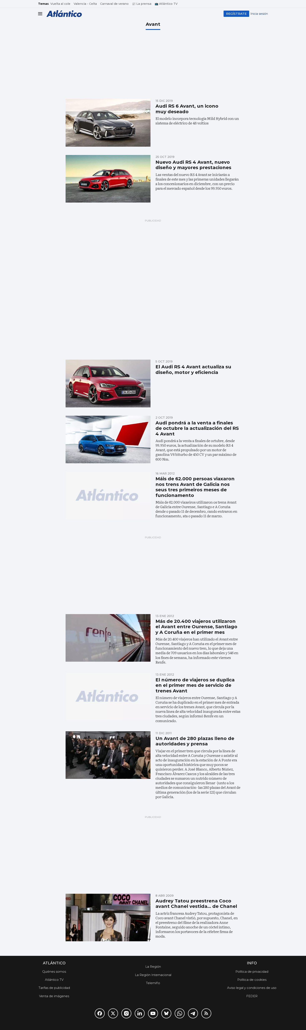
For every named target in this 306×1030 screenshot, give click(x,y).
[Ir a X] (113, 1013)
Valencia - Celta (85, 4)
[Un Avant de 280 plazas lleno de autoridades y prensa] (108, 755)
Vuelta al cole (60, 4)
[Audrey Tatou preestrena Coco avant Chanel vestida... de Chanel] (108, 918)
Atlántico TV (54, 980)
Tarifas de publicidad (54, 988)
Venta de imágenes (54, 996)
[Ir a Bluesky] (166, 1013)
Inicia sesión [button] (259, 14)
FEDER (251, 996)
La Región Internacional (153, 975)
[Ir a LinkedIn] (140, 1013)
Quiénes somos (54, 971)
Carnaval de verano (114, 4)
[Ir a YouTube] (153, 1013)
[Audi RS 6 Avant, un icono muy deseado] (108, 123)
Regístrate (236, 14)
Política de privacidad (251, 971)
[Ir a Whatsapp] (180, 1013)
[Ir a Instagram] (126, 1013)
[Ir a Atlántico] (64, 13)
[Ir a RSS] (206, 1013)
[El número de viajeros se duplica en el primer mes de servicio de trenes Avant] (108, 696)
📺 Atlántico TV (166, 4)
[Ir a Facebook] (100, 1013)
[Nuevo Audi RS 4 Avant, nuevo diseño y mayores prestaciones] (108, 179)
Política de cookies (251, 980)
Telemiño (153, 983)
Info (252, 963)
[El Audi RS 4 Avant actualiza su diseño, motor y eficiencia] (108, 383)
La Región (153, 967)
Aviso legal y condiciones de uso (251, 988)
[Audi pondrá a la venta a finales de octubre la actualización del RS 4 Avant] (108, 439)
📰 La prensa (141, 4)
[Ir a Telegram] (193, 1013)
